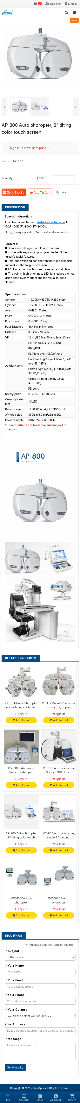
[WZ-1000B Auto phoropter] (58, 877)
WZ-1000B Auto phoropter (58, 900)
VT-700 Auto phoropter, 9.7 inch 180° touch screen (59, 772)
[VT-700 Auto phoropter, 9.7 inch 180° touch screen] (58, 747)
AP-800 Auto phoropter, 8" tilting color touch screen (21, 837)
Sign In (22, 714)
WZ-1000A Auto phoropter (21, 900)
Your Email (14, 980)
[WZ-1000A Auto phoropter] (21, 877)
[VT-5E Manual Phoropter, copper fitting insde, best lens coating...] (21, 682)
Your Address (15, 1024)
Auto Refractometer (51, 222)
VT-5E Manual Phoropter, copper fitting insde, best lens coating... (21, 707)
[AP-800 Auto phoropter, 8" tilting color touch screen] (21, 812)
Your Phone (15, 995)
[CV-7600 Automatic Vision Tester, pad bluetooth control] (21, 747)
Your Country (16, 1009)
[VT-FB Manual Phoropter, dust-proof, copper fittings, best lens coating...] (58, 682)
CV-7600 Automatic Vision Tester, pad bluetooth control (21, 772)
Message (13, 1039)
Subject (12, 951)
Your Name (14, 965)
